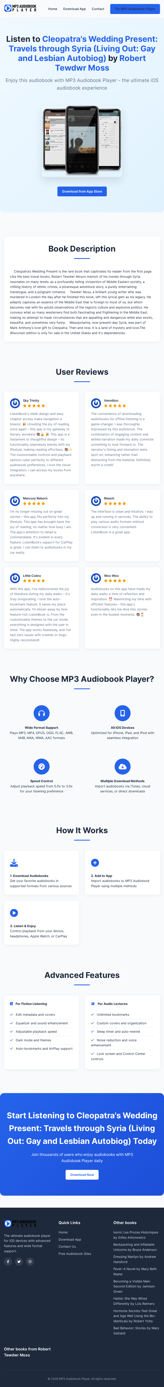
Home (52, 9)
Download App (74, 9)
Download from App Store (82, 191)
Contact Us (67, 1246)
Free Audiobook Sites (75, 1254)
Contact (98, 9)
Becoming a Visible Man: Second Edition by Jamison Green (134, 1286)
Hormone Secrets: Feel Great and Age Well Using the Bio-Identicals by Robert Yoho (135, 1316)
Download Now (82, 1175)
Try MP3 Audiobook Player (135, 9)
